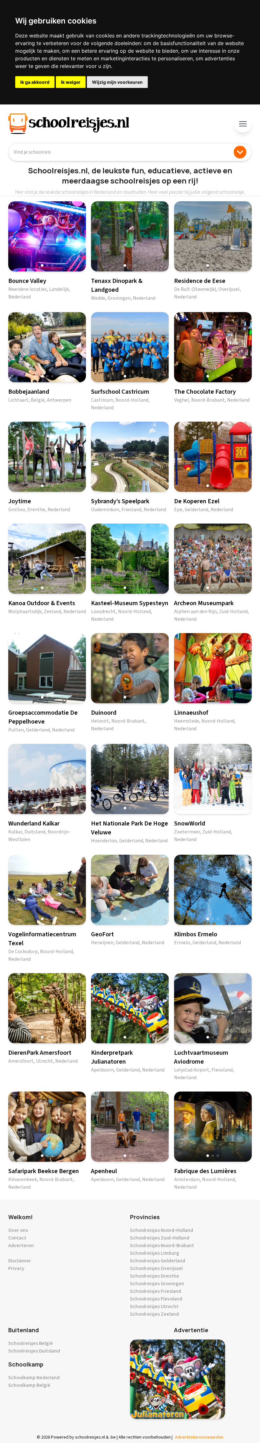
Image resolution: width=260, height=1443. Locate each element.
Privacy (16, 1268)
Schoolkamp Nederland (34, 1377)
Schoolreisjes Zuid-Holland (159, 1237)
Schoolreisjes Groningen (157, 1283)
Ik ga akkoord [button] (34, 82)
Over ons (18, 1230)
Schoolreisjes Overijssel (156, 1268)
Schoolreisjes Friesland (155, 1291)
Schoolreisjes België (30, 1343)
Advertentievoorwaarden (199, 1437)
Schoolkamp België (29, 1385)
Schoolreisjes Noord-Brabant (162, 1245)
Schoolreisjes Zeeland (154, 1314)
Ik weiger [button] (71, 82)
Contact (17, 1237)
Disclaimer (19, 1260)
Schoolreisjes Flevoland (156, 1298)
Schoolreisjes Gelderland (157, 1260)
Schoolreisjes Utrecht (154, 1306)
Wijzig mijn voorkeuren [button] (117, 82)
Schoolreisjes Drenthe (154, 1276)
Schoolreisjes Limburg (154, 1253)
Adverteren (21, 1245)
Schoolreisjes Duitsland (34, 1350)
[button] (42, 265)
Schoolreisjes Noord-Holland (161, 1230)
